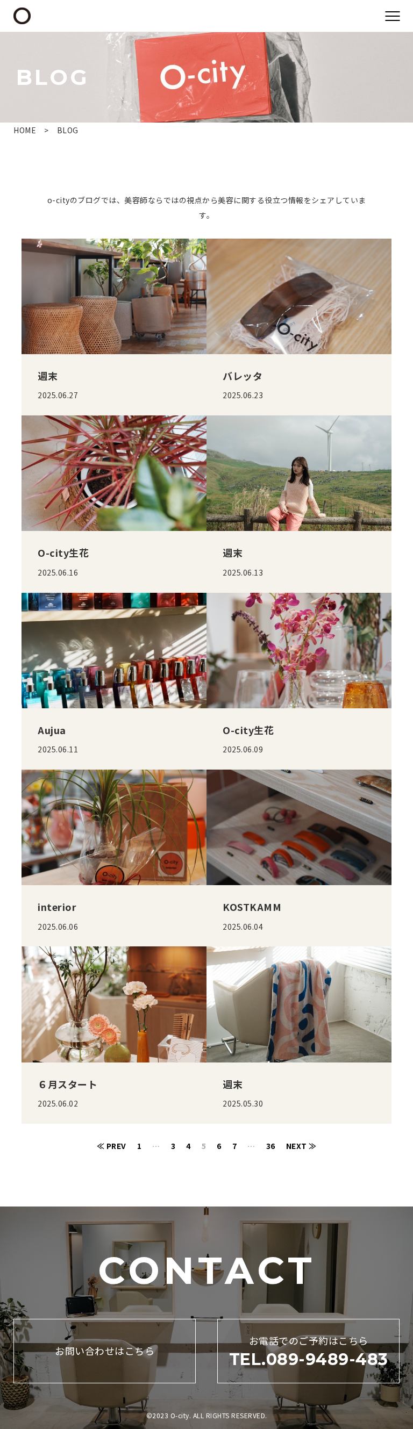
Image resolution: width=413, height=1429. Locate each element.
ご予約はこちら (206, 1410)
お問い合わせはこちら (104, 1351)
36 (270, 1145)
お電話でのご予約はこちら (308, 1351)
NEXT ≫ (301, 1145)
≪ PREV (111, 1145)
